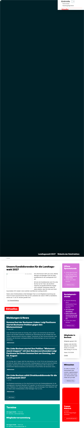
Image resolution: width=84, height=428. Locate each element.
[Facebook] (5, 3)
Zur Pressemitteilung (13, 300)
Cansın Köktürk (67, 407)
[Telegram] (9, 3)
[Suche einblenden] (77, 3)
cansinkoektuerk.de (71, 418)
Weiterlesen (10, 342)
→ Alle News (10, 397)
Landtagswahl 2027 (47, 254)
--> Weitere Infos (69, 284)
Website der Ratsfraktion (68, 254)
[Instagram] (7, 3)
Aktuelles (65, 9)
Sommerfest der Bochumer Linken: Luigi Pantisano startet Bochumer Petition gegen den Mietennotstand (31, 324)
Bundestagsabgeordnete (68, 5)
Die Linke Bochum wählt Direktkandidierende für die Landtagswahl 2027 (31, 376)
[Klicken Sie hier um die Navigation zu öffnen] (81, 3)
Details (66, 355)
